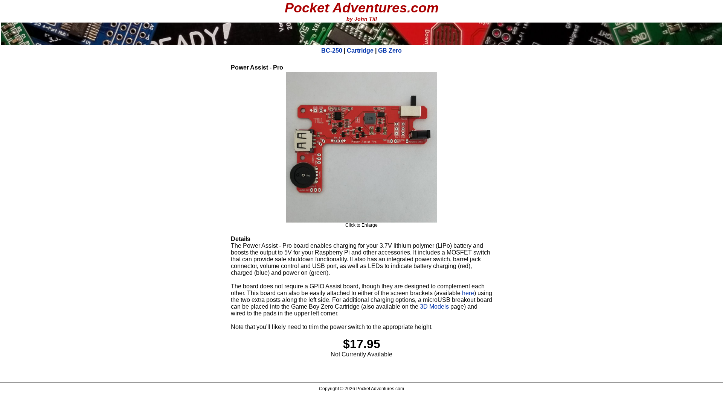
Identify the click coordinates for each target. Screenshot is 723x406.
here (468, 293)
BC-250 (331, 50)
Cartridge (360, 50)
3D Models (434, 306)
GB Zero (390, 50)
